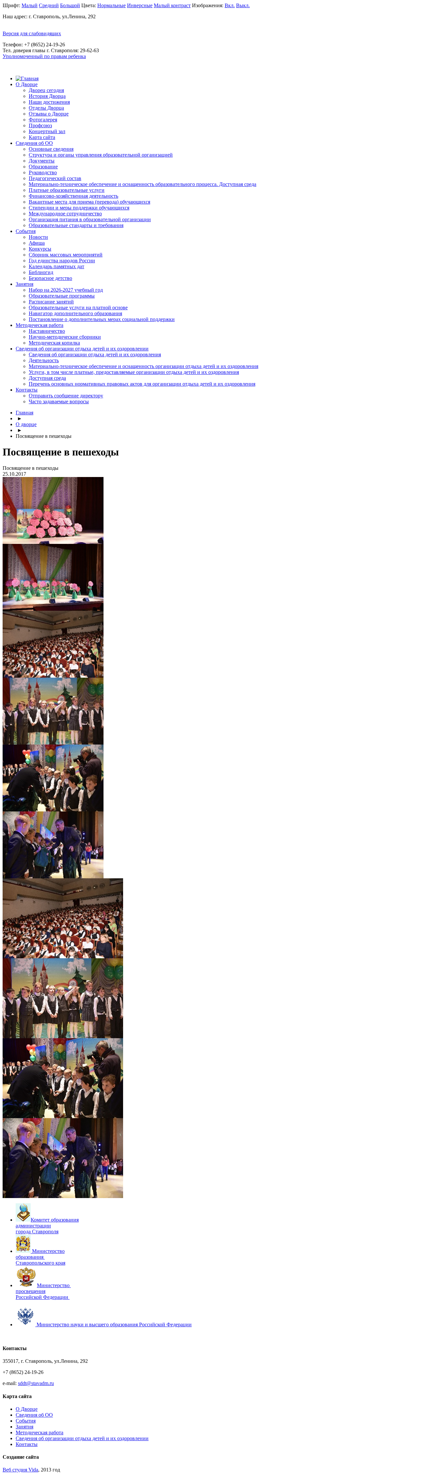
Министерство (54, 1285)
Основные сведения (51, 149)
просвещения (30, 1291)
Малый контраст (172, 5)
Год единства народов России (62, 260)
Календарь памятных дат (56, 266)
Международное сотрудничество (65, 213)
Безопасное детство (50, 278)
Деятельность (44, 360)
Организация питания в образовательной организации (90, 219)
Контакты (27, 390)
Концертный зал (47, 131)
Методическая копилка (54, 343)
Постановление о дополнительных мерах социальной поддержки (102, 319)
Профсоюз (40, 125)
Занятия (24, 284)
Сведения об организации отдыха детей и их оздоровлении (82, 348)
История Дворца (47, 96)
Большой (70, 5)
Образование (43, 166)
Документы (42, 160)
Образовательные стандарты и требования (76, 225)
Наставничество (47, 331)
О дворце (26, 424)
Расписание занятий (51, 301)
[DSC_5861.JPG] (63, 1196)
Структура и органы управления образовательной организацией (101, 155)
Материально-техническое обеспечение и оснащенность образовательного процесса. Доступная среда (142, 184)
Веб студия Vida (20, 1469)
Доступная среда (47, 378)
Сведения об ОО (34, 143)
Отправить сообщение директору (66, 395)
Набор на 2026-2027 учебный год (66, 290)
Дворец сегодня (46, 90)
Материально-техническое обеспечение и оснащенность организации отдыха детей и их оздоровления (143, 366)
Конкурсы (40, 249)
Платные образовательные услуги (66, 190)
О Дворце (27, 84)
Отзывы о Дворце (49, 113)
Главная (24, 412)
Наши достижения (49, 102)
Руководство (43, 172)
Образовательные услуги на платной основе (78, 307)
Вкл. (230, 5)
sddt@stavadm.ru (36, 1383)
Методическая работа (39, 325)
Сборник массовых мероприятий (66, 254)
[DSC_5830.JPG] (63, 1116)
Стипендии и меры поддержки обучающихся (79, 207)
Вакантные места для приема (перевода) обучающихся (89, 202)
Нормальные (111, 5)
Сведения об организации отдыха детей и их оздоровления (95, 354)
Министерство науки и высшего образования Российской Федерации (114, 1324)
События (26, 231)
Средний (49, 5)
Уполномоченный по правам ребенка (44, 56)
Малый (30, 5)
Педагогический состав (55, 178)
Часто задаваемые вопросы (59, 401)
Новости (38, 237)
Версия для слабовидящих (32, 33)
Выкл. (243, 5)
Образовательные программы (62, 296)
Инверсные (139, 5)
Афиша (37, 243)
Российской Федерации (42, 1297)
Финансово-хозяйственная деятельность (73, 196)
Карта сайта (42, 137)
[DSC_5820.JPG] (63, 1036)
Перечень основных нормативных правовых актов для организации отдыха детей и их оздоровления (142, 384)
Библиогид (41, 272)
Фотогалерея (43, 119)
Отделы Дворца (46, 108)
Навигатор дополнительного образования (75, 313)
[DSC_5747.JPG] (63, 956)
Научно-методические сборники (65, 337)
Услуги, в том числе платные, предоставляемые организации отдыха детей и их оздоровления (134, 372)
